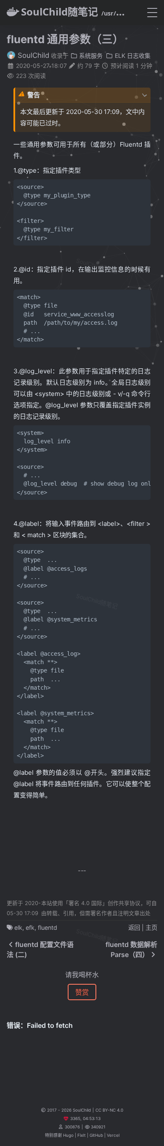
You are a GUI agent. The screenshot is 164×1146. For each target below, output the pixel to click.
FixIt (81, 1135)
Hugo (68, 1135)
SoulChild (32, 55)
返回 (134, 927)
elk (18, 927)
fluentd (47, 927)
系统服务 (90, 55)
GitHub (96, 1135)
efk (30, 927)
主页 (151, 927)
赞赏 (82, 992)
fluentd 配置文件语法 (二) (40, 949)
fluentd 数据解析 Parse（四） (131, 949)
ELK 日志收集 (132, 55)
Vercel (113, 1135)
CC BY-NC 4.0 (109, 1109)
